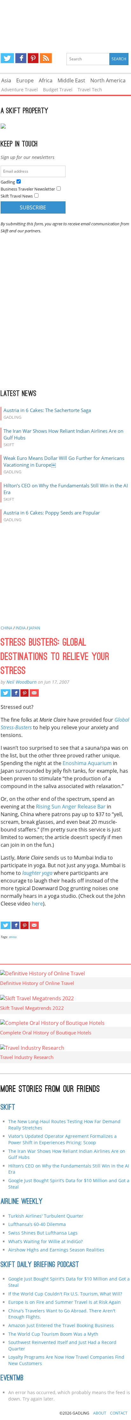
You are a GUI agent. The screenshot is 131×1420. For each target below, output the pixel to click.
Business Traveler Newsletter (28, 189)
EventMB (12, 1378)
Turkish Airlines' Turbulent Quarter (45, 1216)
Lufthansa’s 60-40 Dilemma (37, 1224)
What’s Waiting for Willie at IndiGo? (45, 1241)
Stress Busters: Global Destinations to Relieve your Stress (55, 657)
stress (13, 937)
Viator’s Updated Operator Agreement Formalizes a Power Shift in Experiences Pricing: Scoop (62, 1139)
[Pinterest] (33, 58)
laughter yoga (37, 872)
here (37, 903)
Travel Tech (90, 89)
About (99, 1413)
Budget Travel (57, 89)
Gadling (66, 21)
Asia (6, 80)
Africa (45, 80)
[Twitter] (7, 58)
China (6, 628)
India (21, 628)
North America (108, 80)
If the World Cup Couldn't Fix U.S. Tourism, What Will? (65, 1294)
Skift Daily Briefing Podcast (40, 1265)
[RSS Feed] (46, 58)
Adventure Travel (19, 89)
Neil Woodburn (21, 682)
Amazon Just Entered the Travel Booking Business (61, 1325)
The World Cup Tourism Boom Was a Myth (53, 1334)
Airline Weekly (22, 1202)
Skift (8, 1108)
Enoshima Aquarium (87, 763)
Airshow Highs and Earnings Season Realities (56, 1250)
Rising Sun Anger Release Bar (71, 806)
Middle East (71, 80)
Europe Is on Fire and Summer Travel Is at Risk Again (64, 1302)
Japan (34, 628)
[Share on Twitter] (5, 693)
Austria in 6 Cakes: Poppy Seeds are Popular (51, 512)
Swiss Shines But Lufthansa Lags (43, 1233)
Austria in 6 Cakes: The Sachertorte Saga (47, 410)
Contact (119, 1413)
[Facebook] (20, 58)
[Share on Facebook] (15, 693)
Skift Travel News (17, 196)
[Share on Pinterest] (24, 693)
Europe (25, 80)
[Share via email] (34, 693)
